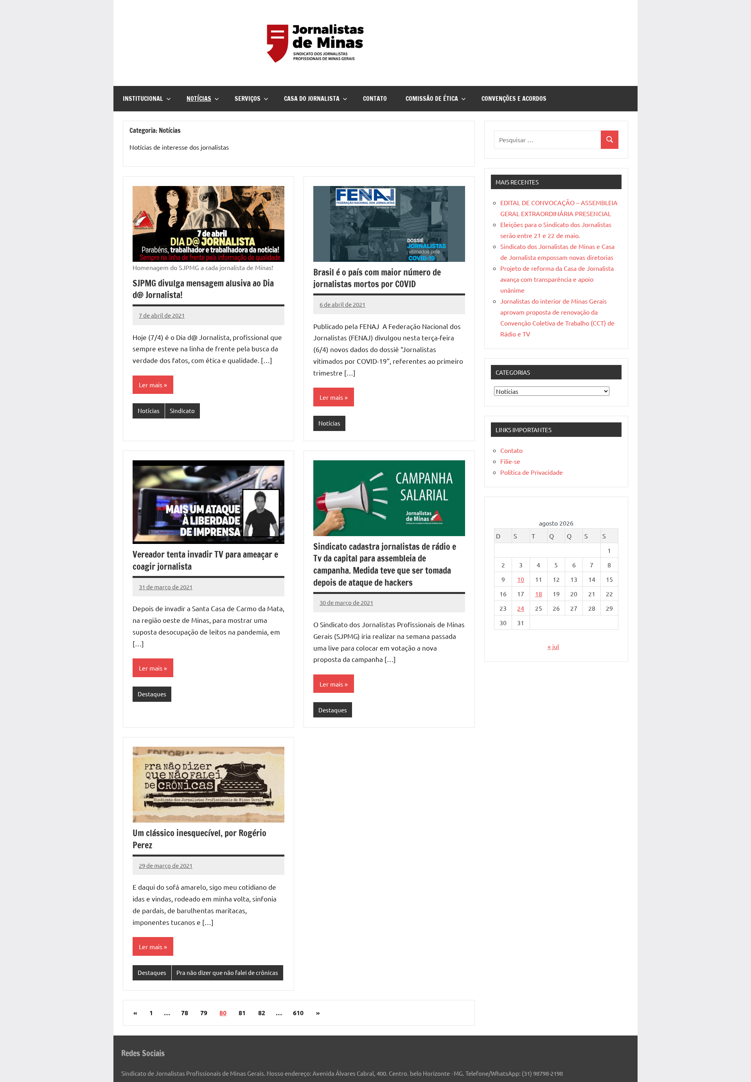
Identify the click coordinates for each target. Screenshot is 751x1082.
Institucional (143, 98)
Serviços (248, 98)
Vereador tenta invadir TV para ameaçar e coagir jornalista (205, 560)
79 (203, 1013)
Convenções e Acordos (514, 98)
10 (520, 579)
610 (298, 1013)
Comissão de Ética (432, 98)
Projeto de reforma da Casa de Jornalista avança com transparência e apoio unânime (557, 279)
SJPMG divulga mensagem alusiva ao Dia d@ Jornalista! (203, 289)
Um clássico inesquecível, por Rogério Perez (199, 839)
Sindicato (182, 410)
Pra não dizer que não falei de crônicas (227, 972)
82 (261, 1013)
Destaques (152, 693)
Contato (375, 98)
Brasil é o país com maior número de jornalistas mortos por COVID (377, 278)
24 (520, 608)
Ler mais (150, 384)
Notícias (199, 98)
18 (538, 593)
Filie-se (510, 461)
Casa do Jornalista (312, 98)
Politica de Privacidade (531, 472)
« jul (553, 646)
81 (242, 1013)
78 (184, 1013)
